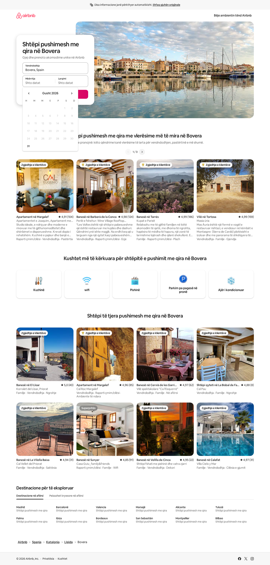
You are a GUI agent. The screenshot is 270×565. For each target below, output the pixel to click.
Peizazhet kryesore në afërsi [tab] (66, 495)
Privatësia (48, 558)
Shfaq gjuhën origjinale (166, 4)
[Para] (142, 152)
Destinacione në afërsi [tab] (29, 495)
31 (28, 146)
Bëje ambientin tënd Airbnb (233, 15)
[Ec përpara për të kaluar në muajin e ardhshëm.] (72, 93)
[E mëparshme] (128, 152)
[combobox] (55, 70)
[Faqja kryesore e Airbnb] (25, 15)
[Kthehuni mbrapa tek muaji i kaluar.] (29, 93)
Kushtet (62, 558)
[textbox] (38, 83)
